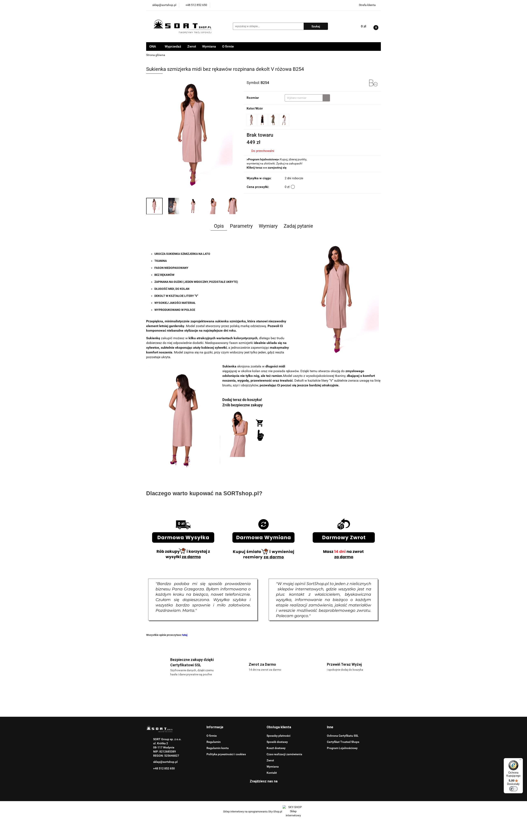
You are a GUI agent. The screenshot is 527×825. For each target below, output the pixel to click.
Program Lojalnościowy (342, 748)
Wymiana (209, 46)
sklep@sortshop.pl (165, 761)
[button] (214, 727)
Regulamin (213, 741)
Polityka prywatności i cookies (226, 754)
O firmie (228, 46)
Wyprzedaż (173, 46)
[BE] (373, 82)
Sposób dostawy (277, 741)
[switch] (513, 788)
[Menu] (520, 760)
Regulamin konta (217, 748)
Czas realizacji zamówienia (284, 754)
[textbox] (304, 98)
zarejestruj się (277, 167)
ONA (153, 46)
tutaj (184, 634)
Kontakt (272, 772)
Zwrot (191, 46)
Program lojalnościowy (263, 159)
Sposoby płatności (278, 735)
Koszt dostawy (276, 748)
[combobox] (307, 97)
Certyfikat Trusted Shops (343, 741)
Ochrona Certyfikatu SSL (343, 735)
